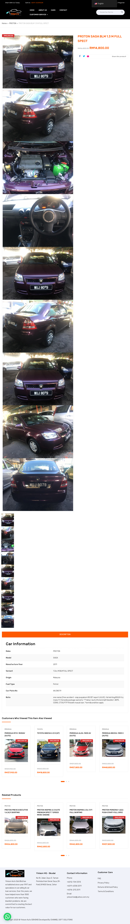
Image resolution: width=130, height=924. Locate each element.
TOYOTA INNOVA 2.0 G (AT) (48, 733)
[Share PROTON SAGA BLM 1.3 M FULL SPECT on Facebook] (80, 56)
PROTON (12, 23)
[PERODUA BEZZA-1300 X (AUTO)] (113, 748)
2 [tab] (66, 781)
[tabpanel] (16, 753)
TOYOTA (40, 729)
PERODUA (8, 729)
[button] (7, 916)
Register (121, 3)
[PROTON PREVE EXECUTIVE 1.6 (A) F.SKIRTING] (16, 825)
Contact (63, 10)
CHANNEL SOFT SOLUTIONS (62, 920)
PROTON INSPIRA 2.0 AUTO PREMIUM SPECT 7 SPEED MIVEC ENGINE (48, 812)
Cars (53, 10)
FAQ (99, 878)
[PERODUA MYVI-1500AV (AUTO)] (16, 750)
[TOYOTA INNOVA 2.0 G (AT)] (48, 750)
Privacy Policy (103, 883)
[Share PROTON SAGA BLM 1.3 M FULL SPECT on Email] (88, 56)
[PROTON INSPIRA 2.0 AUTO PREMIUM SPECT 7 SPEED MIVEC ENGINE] (48, 827)
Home (32, 10)
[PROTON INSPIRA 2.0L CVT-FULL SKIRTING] (81, 825)
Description (65, 634)
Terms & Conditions (106, 891)
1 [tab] (63, 781)
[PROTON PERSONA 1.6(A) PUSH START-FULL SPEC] (113, 825)
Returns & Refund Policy (108, 887)
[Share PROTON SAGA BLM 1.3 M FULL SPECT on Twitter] (84, 56)
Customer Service (38, 14)
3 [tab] (68, 781)
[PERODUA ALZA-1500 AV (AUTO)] (81, 748)
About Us (43, 10)
